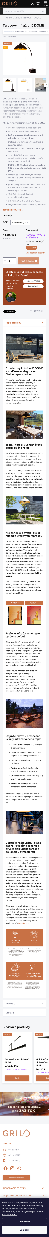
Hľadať (42, 11)
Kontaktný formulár (16, 1178)
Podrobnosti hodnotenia (38, 32)
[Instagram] (12, 1167)
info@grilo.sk (33, 286)
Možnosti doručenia (35, 253)
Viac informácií (9, 1214)
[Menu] (45, 3)
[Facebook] (5, 1167)
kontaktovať (23, 923)
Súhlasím (24, 1229)
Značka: (9, 36)
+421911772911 (15, 1155)
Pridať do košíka (27, 261)
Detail (17, 1078)
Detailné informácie (12, 210)
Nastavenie (24, 1221)
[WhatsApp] (18, 1167)
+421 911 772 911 (33, 281)
